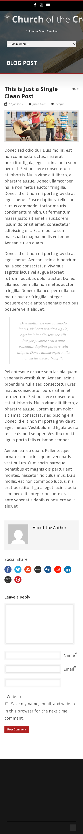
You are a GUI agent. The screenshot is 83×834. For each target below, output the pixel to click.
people (60, 104)
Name (69, 655)
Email (69, 669)
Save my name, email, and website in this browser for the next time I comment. (40, 711)
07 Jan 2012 (16, 104)
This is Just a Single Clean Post (31, 92)
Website (14, 696)
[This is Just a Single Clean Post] (41, 126)
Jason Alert (39, 104)
